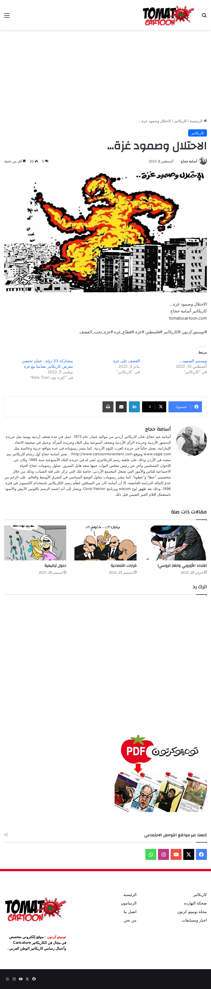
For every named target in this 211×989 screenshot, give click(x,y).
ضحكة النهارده (195, 903)
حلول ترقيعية (55, 565)
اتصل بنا (130, 911)
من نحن (130, 920)
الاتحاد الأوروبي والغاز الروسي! (182, 565)
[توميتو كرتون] (168, 15)
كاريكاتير (180, 121)
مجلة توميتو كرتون (192, 911)
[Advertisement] (105, 74)
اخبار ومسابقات (194, 920)
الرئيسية (197, 121)
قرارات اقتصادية (124, 565)
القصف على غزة (126, 360)
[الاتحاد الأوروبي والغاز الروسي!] (176, 542)
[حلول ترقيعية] (35, 542)
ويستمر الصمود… (193, 360)
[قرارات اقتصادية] (105, 542)
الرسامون (129, 903)
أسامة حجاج (189, 161)
